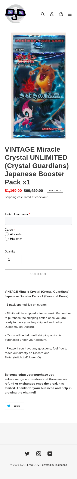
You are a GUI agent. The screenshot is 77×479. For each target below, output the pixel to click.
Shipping (10, 197)
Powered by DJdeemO (53, 464)
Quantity (10, 251)
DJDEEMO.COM (30, 464)
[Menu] (69, 14)
